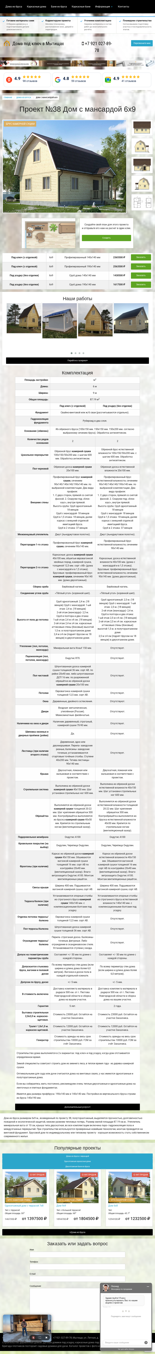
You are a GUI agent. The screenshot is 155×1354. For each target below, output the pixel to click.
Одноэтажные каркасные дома (77, 1161)
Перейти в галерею (77, 360)
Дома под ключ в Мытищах (37, 43)
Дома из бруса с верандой (77, 1156)
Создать (106, 238)
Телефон (34, 1262)
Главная (8, 97)
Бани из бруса (59, 6)
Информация (102, 6)
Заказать (141, 257)
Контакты (123, 6)
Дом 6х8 (113, 1205)
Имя (32, 1249)
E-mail (32, 1274)
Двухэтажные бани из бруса (77, 1166)
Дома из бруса (13, 6)
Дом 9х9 (61, 1205)
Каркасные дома (36, 6)
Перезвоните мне (142, 43)
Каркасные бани (81, 6)
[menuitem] (14, 7)
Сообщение (35, 1286)
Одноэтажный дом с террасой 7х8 (24, 1205)
